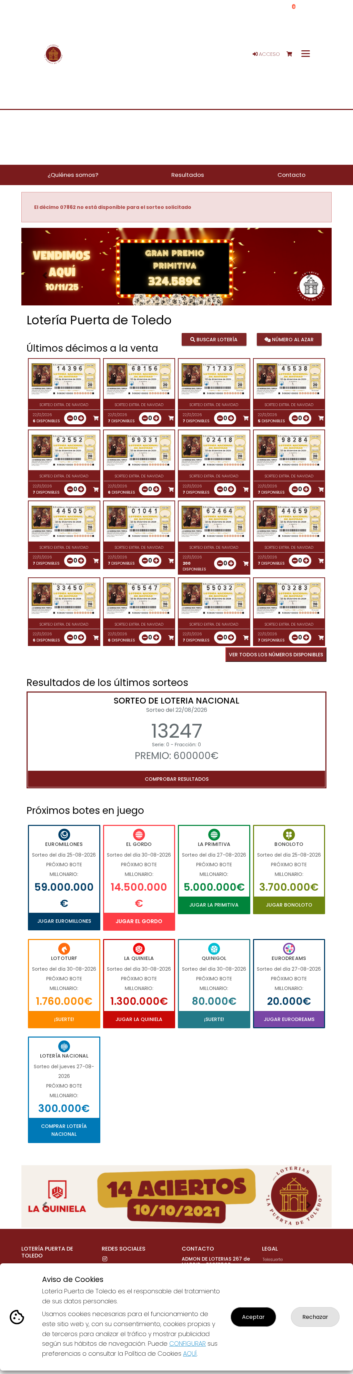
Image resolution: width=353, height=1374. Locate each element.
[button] (44, 275)
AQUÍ (190, 1353)
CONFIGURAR (187, 1343)
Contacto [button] (291, 175)
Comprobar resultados (177, 779)
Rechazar (315, 1317)
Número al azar (292, 339)
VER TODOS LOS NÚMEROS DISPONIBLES (276, 654)
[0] (292, 54)
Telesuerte (273, 1259)
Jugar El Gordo (138, 921)
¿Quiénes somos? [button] (73, 175)
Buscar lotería (216, 339)
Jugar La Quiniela (138, 1019)
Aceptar (253, 1317)
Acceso (269, 54)
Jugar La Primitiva (214, 904)
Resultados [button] (187, 175)
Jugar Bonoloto (289, 904)
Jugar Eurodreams (289, 1019)
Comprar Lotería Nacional (64, 1130)
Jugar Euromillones (64, 921)
